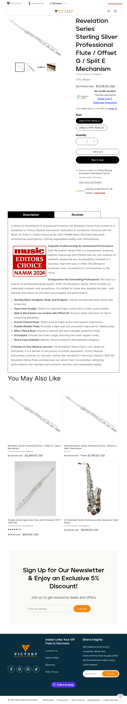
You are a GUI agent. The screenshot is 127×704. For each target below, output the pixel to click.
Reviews (77, 214)
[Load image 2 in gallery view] (30, 67)
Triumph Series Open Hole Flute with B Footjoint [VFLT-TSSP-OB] (34, 521)
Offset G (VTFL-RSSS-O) (91, 127)
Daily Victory (52, 672)
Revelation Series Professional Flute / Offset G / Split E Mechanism (34, 447)
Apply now (104, 99)
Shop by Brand (115, 3)
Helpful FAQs (52, 658)
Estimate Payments (105, 102)
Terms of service (78, 700)
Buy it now (97, 159)
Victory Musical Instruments (26, 700)
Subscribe (82, 608)
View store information (90, 182)
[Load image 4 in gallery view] (51, 67)
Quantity (81, 135)
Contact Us (51, 651)
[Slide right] (60, 67)
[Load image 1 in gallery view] (19, 67)
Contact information (111, 700)
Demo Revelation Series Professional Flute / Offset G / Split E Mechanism (90, 447)
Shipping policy (94, 700)
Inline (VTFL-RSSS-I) (89, 120)
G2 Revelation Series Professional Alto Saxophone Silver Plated (91, 521)
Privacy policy (62, 700)
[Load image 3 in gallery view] (40, 67)
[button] (11, 11)
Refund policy (48, 700)
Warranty (50, 665)
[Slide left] (11, 67)
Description (31, 214)
